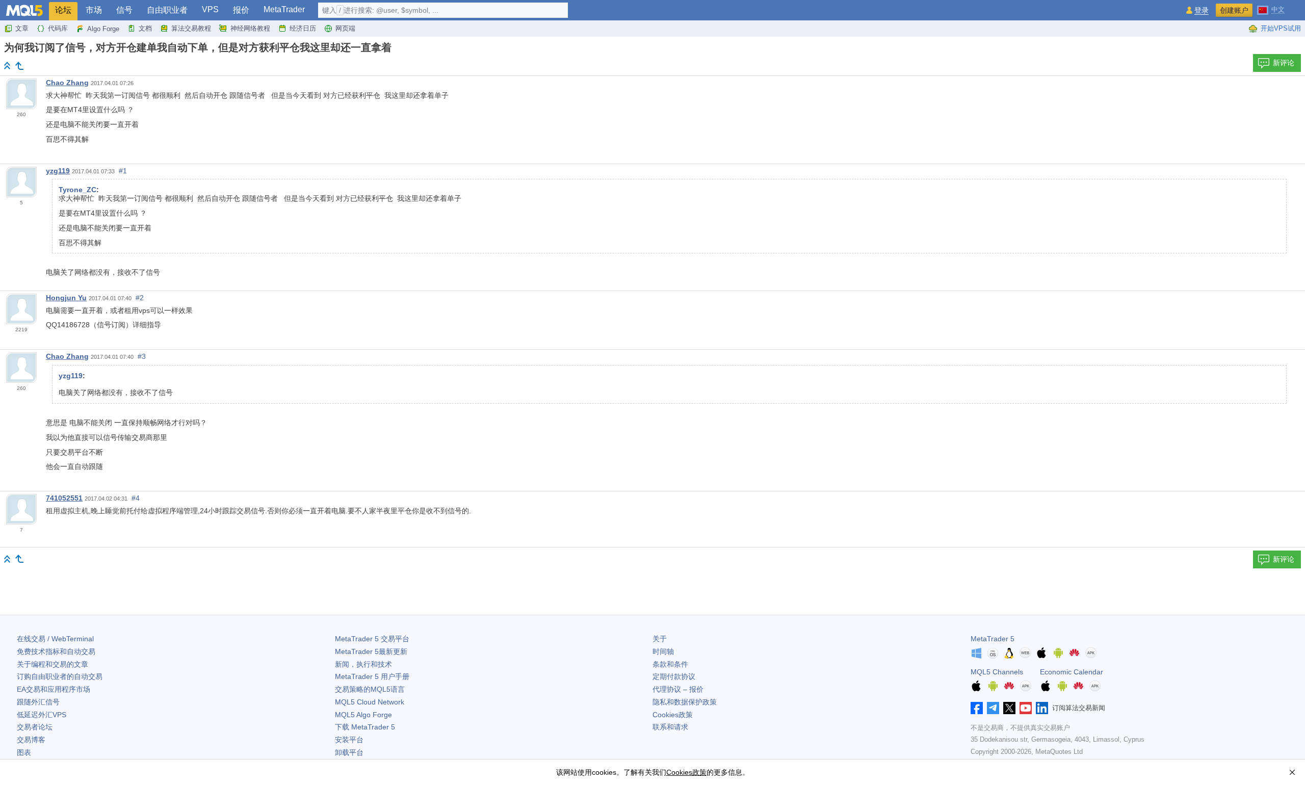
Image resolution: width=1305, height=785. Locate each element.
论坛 (63, 10)
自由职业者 (167, 10)
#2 (140, 298)
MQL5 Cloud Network (369, 702)
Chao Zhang (67, 82)
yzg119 (58, 171)
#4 (136, 498)
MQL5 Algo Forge (363, 715)
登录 (1201, 10)
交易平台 (372, 639)
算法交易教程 (191, 28)
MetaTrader (284, 9)
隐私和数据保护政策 (684, 702)
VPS (210, 9)
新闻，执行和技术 (363, 664)
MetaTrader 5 (992, 639)
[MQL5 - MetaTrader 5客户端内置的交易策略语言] (24, 10)
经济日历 (303, 28)
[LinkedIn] (1042, 708)
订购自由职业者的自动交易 (59, 676)
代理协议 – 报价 (677, 689)
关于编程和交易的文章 (52, 664)
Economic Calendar (1071, 672)
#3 (142, 356)
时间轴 (663, 651)
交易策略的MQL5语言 (370, 689)
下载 (365, 727)
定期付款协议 (673, 676)
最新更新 (371, 651)
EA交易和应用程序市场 (53, 689)
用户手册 (372, 676)
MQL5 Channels (997, 672)
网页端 (345, 28)
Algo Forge (103, 29)
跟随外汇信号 (38, 702)
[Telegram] (993, 708)
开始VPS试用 (1281, 28)
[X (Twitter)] (1009, 708)
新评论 (1283, 63)
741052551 (64, 498)
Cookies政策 (672, 715)
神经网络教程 (250, 28)
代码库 (58, 28)
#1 (123, 171)
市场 (94, 10)
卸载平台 (349, 752)
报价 (241, 10)
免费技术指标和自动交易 (56, 651)
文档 (145, 28)
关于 (659, 639)
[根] (7, 65)
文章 (22, 28)
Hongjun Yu (66, 298)
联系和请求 (670, 727)
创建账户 (1234, 10)
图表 (24, 752)
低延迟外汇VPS (41, 715)
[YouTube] (1026, 708)
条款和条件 (670, 664)
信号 (124, 10)
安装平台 (349, 740)
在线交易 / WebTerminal (55, 639)
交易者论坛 (35, 727)
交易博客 (31, 740)
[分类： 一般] (19, 66)
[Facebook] (977, 708)
